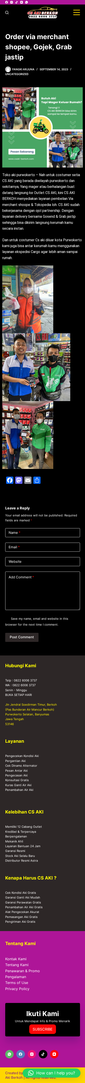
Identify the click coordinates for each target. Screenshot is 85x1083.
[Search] (7, 12)
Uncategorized (17, 74)
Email (14, 547)
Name (14, 532)
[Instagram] (11, 2)
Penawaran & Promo (22, 971)
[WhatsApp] (26, 2)
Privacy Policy (17, 988)
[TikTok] (16, 2)
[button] (51, 1073)
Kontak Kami (16, 959)
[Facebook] (6, 2)
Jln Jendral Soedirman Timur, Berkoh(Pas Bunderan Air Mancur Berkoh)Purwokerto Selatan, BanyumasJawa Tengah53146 (31, 714)
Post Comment (22, 637)
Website (15, 561)
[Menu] (76, 12)
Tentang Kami (17, 964)
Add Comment (21, 577)
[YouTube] (21, 2)
